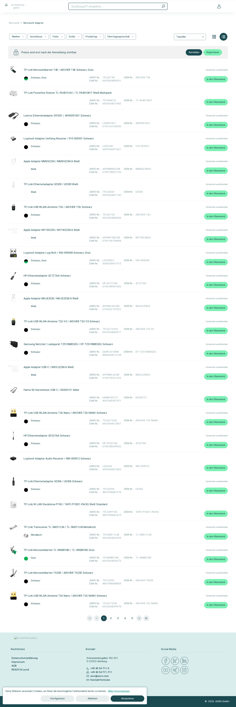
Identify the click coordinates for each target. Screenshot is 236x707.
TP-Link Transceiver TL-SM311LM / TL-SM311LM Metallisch (60, 527)
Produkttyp (91, 36)
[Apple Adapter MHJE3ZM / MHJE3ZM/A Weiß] (13, 298)
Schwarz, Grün (38, 78)
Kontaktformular (100, 679)
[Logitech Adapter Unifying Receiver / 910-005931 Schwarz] (13, 138)
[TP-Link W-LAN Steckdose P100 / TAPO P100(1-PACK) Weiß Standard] (13, 504)
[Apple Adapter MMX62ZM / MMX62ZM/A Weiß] (13, 161)
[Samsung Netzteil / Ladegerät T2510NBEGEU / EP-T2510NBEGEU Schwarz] (13, 344)
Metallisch (36, 535)
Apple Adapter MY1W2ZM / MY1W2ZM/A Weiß (52, 229)
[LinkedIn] (185, 661)
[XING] (175, 670)
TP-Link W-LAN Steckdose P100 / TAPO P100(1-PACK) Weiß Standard (65, 504)
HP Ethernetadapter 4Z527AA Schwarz (47, 435)
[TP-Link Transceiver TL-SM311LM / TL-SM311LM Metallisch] (13, 527)
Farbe (55, 36)
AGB (14, 665)
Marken (16, 36)
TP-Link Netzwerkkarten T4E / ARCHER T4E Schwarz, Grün (58, 69)
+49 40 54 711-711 (101, 672)
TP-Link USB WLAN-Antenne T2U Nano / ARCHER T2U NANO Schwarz (65, 595)
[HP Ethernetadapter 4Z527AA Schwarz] (13, 436)
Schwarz (35, 123)
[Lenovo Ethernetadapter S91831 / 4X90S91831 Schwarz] (13, 115)
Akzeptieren (127, 698)
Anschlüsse (36, 36)
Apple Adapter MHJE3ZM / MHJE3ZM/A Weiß (51, 298)
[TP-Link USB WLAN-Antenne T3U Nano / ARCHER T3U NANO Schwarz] (13, 413)
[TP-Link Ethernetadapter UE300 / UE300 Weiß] (13, 184)
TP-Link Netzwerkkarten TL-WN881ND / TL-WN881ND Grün (59, 550)
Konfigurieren (57, 698)
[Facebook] (166, 661)
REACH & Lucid (20, 669)
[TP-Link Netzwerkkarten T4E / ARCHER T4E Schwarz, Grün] (13, 70)
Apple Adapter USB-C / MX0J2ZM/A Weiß (49, 367)
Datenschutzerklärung (25, 658)
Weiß (33, 169)
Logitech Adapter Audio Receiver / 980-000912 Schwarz (57, 458)
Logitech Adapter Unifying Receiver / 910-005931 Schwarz (59, 138)
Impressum (18, 661)
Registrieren (212, 52)
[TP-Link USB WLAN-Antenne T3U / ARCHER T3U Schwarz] (13, 207)
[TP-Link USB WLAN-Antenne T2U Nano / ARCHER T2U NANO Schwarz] (13, 596)
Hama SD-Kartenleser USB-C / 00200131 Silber (51, 389)
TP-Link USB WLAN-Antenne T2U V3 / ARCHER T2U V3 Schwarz (62, 321)
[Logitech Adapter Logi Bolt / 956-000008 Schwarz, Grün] (13, 253)
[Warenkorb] (228, 4)
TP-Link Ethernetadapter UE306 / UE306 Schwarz (53, 481)
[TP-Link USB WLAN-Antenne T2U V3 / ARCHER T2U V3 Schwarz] (13, 321)
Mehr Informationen (119, 691)
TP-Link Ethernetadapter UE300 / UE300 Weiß (51, 184)
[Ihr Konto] (219, 6)
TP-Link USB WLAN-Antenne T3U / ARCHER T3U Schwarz (58, 207)
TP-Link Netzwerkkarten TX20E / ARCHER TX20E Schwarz (58, 572)
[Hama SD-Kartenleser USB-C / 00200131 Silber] (13, 390)
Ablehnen (92, 698)
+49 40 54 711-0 (99, 668)
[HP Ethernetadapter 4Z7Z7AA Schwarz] (13, 276)
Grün (33, 558)
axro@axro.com (99, 676)
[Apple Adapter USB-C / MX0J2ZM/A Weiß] (13, 367)
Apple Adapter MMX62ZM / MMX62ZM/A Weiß (52, 161)
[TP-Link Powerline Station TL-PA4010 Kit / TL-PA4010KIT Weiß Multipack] (13, 93)
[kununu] (175, 661)
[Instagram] (185, 670)
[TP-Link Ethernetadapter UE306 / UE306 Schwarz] (13, 481)
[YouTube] (166, 670)
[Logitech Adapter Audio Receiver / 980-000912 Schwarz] (13, 458)
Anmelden (194, 52)
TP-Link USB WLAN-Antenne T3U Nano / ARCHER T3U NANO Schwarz (65, 412)
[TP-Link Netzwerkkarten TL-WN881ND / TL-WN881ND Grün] (13, 550)
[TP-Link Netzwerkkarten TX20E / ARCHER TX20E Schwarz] (13, 573)
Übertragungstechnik (118, 36)
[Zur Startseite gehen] (16, 6)
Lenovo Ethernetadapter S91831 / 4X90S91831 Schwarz (57, 115)
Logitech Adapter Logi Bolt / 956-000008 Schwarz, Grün (57, 252)
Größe (72, 36)
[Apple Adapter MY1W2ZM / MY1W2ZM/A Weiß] (13, 230)
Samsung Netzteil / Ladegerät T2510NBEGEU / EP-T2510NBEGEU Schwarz (68, 344)
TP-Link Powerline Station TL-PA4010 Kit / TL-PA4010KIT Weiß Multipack (68, 92)
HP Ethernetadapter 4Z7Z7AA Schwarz (47, 275)
